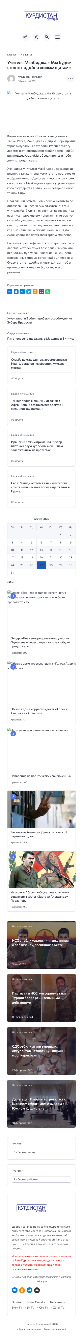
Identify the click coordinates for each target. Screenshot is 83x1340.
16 (70, 550)
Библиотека (57, 1302)
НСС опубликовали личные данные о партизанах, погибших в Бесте (40, 942)
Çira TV (43, 1307)
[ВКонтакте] (15, 1290)
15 (60, 550)
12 (31, 550)
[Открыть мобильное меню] (57, 37)
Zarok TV (58, 1307)
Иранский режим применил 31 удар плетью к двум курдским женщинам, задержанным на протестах (37, 446)
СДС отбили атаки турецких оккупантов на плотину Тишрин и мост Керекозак (38, 1050)
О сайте (17, 1302)
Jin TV (30, 1307)
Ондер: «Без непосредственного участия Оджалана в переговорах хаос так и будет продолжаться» (40, 642)
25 (21, 565)
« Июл (10, 581)
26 (31, 565)
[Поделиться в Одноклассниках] (35, 291)
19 (31, 557)
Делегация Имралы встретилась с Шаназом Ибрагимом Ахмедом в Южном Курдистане (39, 1103)
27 (41, 565)
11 (22, 550)
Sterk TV (17, 1307)
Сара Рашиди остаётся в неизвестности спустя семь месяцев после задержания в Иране (40, 487)
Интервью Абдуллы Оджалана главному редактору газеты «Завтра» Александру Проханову (39, 896)
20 (41, 557)
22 (60, 557)
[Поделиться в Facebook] (16, 291)
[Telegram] (29, 1290)
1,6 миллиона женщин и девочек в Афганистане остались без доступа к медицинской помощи (37, 405)
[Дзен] (37, 1290)
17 (12, 557)
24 (12, 565)
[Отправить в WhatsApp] (47, 291)
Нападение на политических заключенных (40, 776)
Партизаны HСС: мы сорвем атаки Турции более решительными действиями (39, 997)
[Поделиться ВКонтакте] (9, 291)
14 (51, 550)
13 (41, 550)
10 (12, 550)
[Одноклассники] (22, 1290)
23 (70, 557)
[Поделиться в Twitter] (28, 291)
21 (51, 557)
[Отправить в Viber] (41, 291)
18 (22, 557)
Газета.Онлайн (36, 1302)
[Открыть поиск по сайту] (47, 37)
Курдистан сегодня (30, 76)
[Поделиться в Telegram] (22, 291)
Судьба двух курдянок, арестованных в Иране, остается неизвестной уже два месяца (39, 364)
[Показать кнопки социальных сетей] (25, 37)
